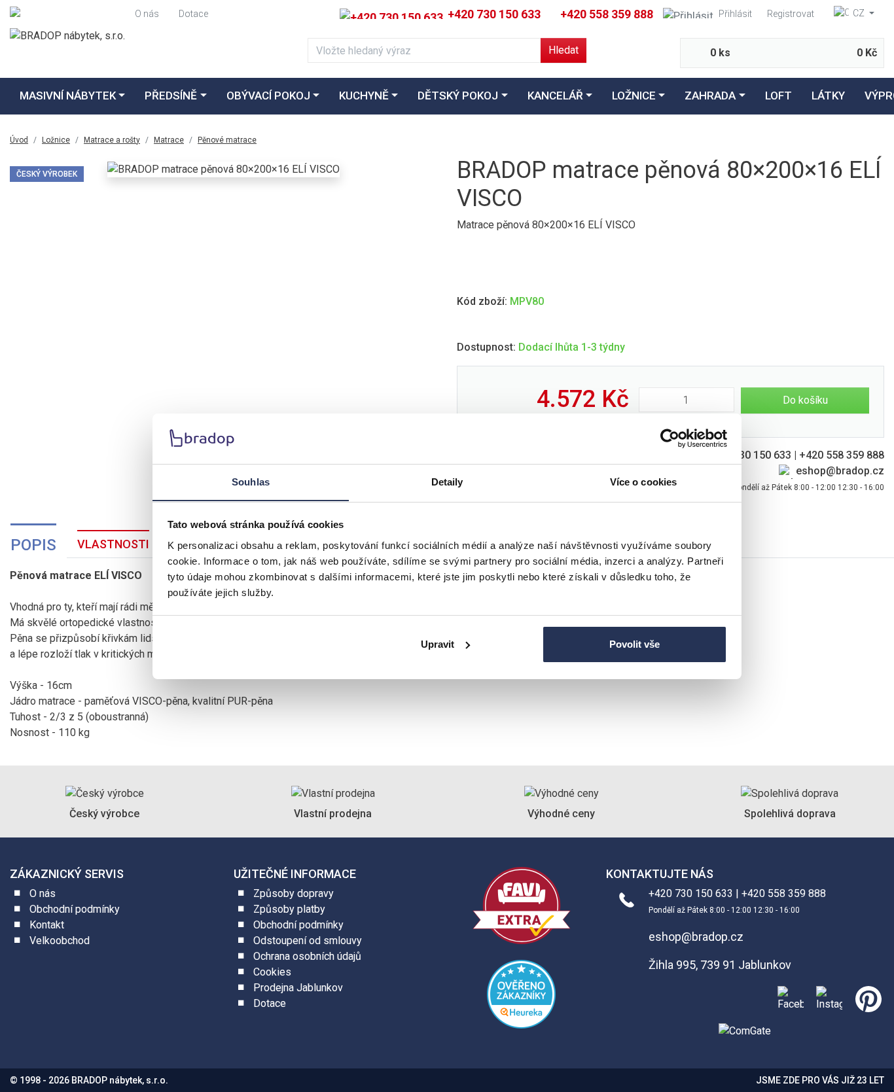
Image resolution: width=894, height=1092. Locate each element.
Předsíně (171, 95)
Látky (828, 95)
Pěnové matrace (227, 140)
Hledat (563, 50)
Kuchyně (364, 95)
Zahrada (710, 95)
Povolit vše (634, 644)
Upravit (437, 644)
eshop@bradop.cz (840, 471)
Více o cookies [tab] (643, 481)
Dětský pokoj (458, 95)
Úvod (19, 140)
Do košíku (805, 400)
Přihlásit (735, 14)
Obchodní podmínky (74, 909)
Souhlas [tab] (251, 481)
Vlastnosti (113, 544)
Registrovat (790, 14)
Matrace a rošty (112, 140)
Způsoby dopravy (293, 893)
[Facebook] (788, 997)
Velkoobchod (59, 940)
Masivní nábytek (68, 95)
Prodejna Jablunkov (298, 987)
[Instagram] (826, 997)
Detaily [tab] (447, 481)
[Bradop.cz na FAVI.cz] (522, 904)
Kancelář (555, 95)
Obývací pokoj (268, 95)
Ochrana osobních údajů (307, 956)
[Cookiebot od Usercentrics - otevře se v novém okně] (670, 438)
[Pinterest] (866, 997)
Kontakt (46, 925)
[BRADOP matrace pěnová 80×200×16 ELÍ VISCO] (223, 169)
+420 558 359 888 (606, 14)
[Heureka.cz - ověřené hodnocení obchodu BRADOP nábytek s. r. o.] (521, 993)
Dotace (193, 14)
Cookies (272, 972)
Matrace (169, 140)
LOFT (778, 95)
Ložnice (634, 95)
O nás (147, 14)
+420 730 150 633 (493, 14)
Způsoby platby (289, 909)
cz (859, 13)
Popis (33, 545)
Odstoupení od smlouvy (307, 940)
